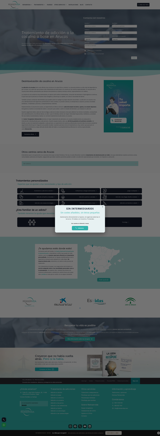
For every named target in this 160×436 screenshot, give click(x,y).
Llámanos (81, 228)
